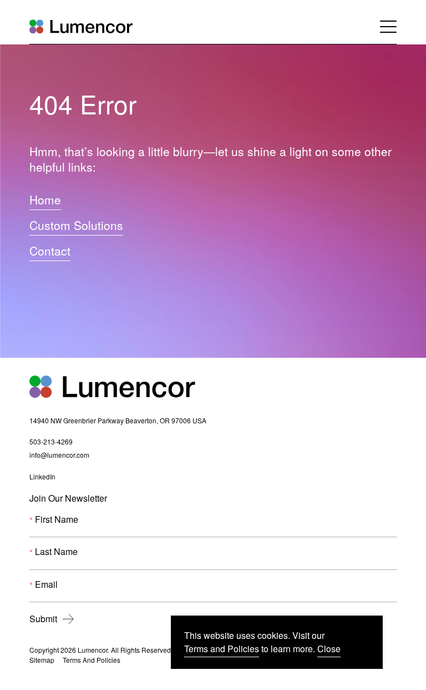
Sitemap (41, 659)
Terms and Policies (221, 648)
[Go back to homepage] (81, 26)
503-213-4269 (51, 442)
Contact (49, 250)
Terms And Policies (91, 659)
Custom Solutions (76, 225)
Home (45, 199)
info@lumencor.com (59, 456)
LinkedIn (42, 477)
